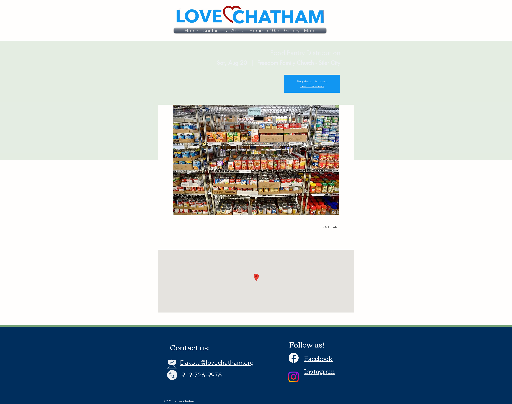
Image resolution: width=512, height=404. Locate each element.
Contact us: (190, 347)
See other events (312, 86)
